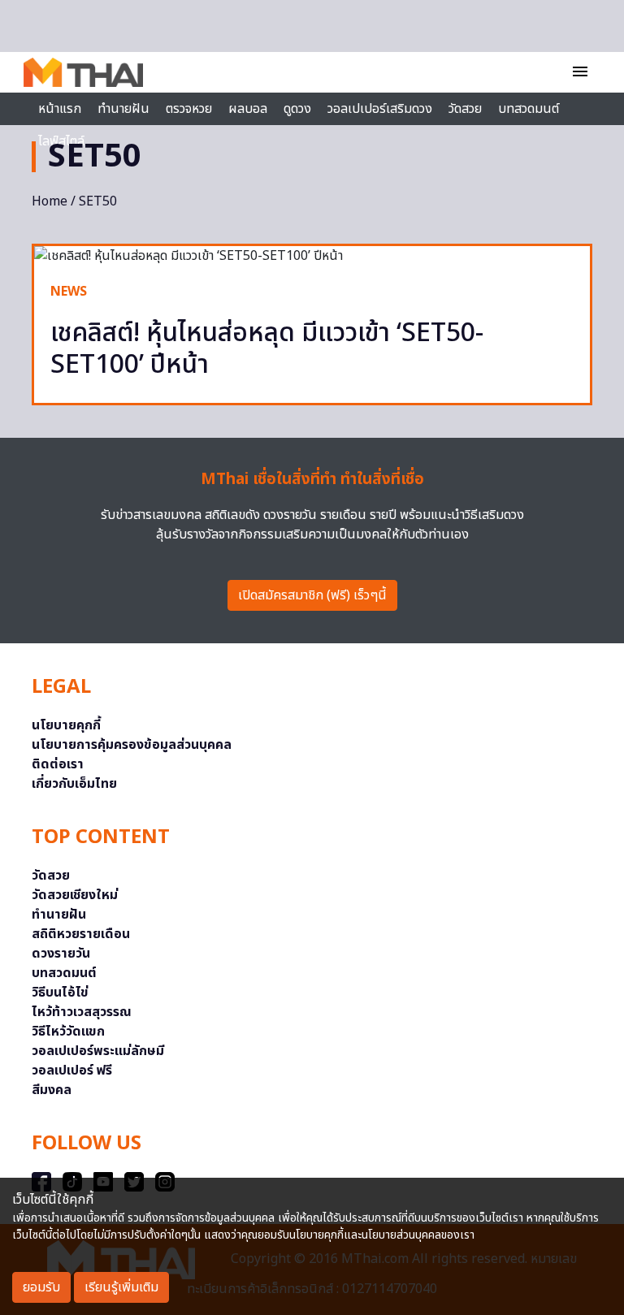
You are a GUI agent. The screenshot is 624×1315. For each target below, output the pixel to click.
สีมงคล (52, 1090)
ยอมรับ (41, 1287)
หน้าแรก (59, 109)
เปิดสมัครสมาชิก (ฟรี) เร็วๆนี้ (312, 595)
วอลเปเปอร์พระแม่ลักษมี (98, 1051)
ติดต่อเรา (58, 764)
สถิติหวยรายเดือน (81, 934)
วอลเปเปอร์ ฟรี (72, 1070)
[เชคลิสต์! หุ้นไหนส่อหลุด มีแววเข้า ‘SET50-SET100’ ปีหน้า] (312, 256)
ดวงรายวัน (61, 953)
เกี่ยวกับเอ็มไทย (74, 784)
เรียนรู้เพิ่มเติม (121, 1287)
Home (49, 201)
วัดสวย (465, 109)
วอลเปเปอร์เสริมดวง (379, 109)
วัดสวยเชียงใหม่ (75, 895)
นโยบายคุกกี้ (66, 725)
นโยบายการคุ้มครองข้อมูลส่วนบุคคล (132, 745)
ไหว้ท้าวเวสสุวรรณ (82, 1012)
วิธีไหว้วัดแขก (68, 1031)
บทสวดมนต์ (528, 109)
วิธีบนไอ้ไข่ (60, 992)
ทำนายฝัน (124, 109)
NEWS (68, 291)
